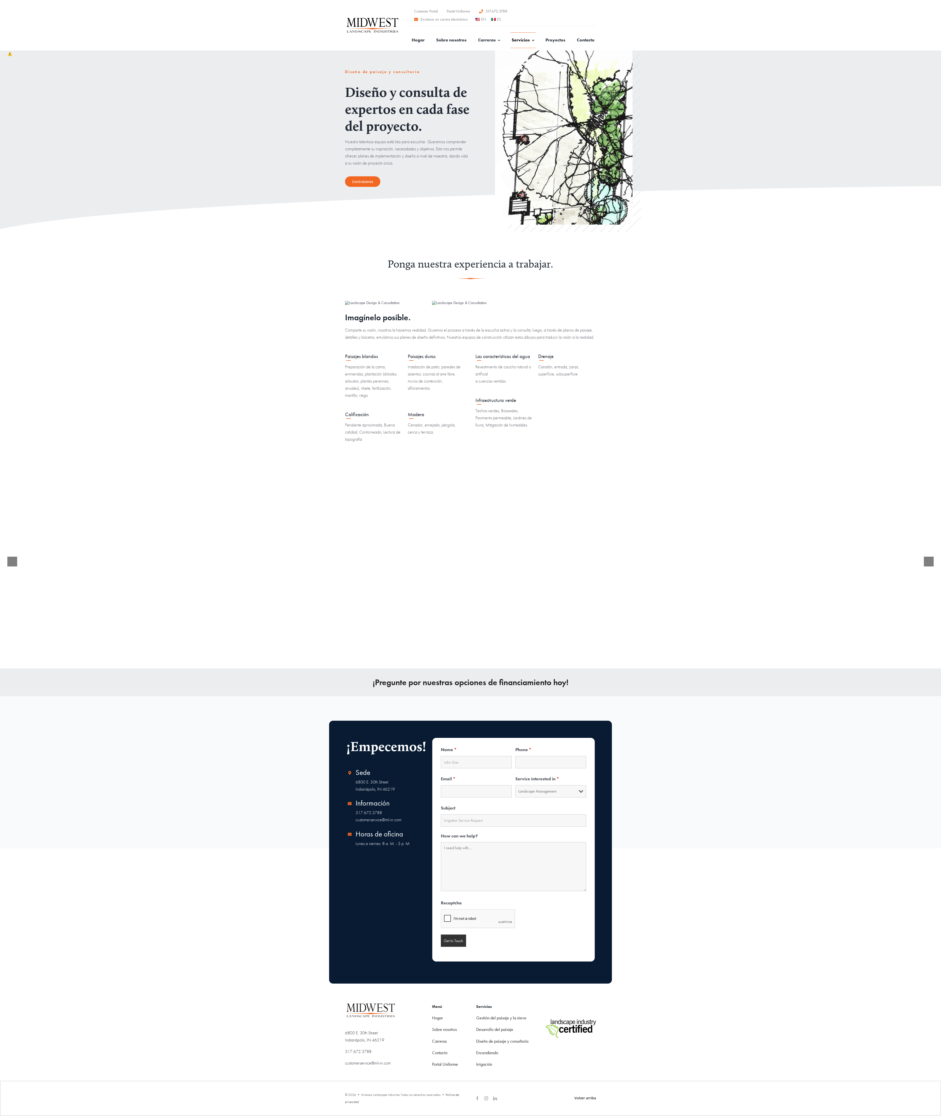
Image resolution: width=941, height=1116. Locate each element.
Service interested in (537, 779)
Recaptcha (451, 903)
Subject (448, 808)
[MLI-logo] (372, 19)
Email (448, 779)
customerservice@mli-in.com (378, 819)
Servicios (484, 1006)
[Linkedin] (495, 1098)
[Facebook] (477, 1098)
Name (449, 749)
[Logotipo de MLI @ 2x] (370, 1005)
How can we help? (459, 836)
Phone (523, 749)
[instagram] (486, 1098)
